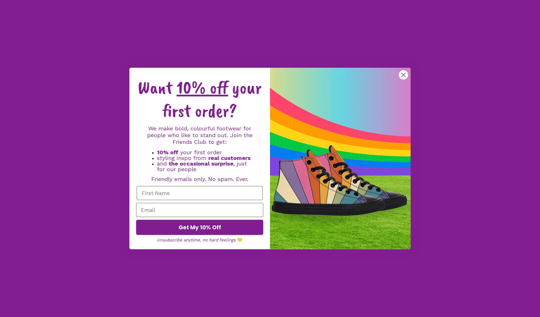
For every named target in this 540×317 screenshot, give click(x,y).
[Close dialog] (403, 75)
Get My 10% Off (200, 227)
